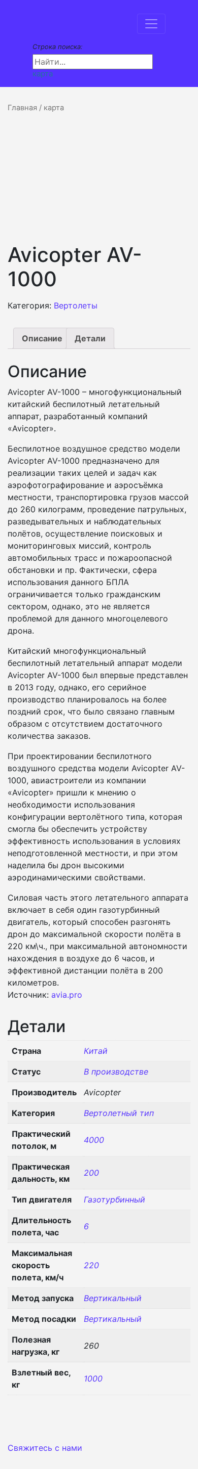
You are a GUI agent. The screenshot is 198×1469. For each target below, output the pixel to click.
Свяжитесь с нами (45, 1448)
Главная (22, 107)
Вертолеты (75, 305)
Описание (42, 338)
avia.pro (66, 995)
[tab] (42, 338)
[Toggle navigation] (151, 24)
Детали (90, 338)
